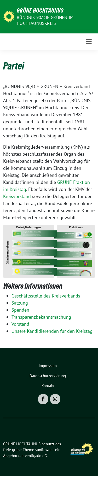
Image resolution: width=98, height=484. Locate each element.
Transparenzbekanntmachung (41, 317)
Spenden (20, 310)
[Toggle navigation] (89, 41)
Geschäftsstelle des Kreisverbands (45, 296)
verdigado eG (36, 455)
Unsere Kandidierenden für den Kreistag (52, 331)
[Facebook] (43, 399)
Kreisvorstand (17, 196)
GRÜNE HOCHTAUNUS (40, 10)
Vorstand (20, 324)
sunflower (43, 449)
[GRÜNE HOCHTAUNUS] (9, 16)
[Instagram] (55, 399)
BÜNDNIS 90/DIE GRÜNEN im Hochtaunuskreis (45, 20)
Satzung (19, 303)
